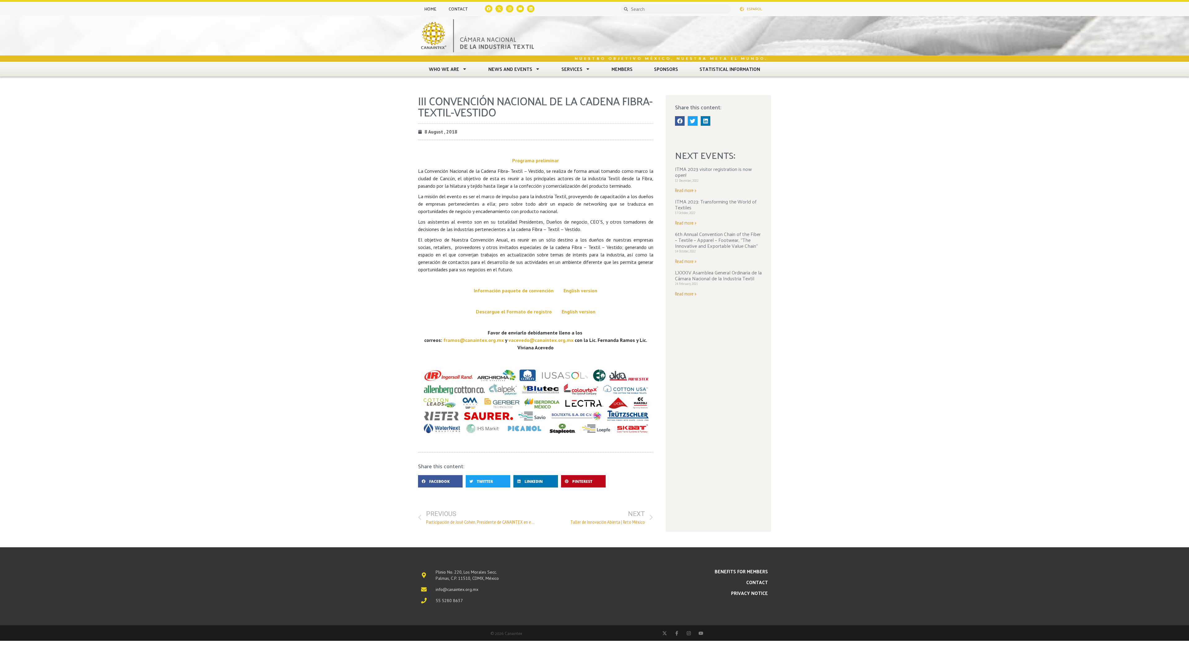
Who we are (444, 69)
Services (571, 69)
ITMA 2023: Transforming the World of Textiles (715, 204)
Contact (458, 9)
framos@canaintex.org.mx (473, 340)
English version (580, 290)
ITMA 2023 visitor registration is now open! (713, 171)
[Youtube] (520, 8)
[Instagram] (509, 8)
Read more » (685, 190)
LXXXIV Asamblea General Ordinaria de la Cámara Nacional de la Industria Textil (718, 275)
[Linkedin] (530, 8)
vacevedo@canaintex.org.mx (540, 340)
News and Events (510, 69)
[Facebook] (488, 8)
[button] (440, 481)
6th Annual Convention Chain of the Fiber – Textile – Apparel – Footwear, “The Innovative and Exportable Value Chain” (718, 240)
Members (622, 69)
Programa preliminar (535, 160)
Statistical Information (729, 69)
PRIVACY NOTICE (749, 593)
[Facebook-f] (676, 633)
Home (430, 9)
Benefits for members (741, 571)
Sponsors (666, 69)
